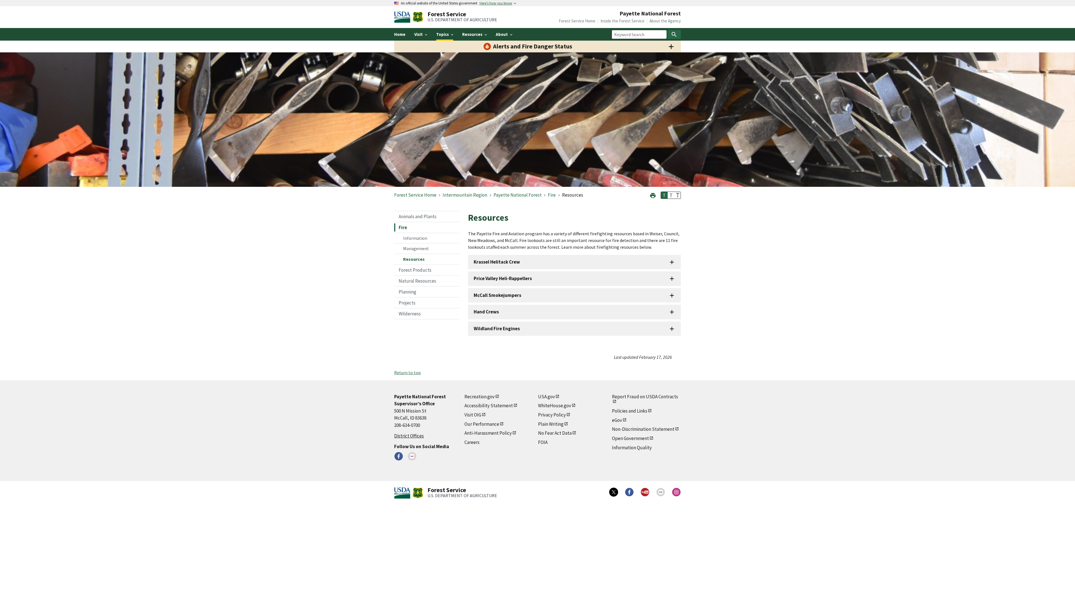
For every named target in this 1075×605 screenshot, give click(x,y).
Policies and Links (629, 411)
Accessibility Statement (488, 405)
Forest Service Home (577, 21)
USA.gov (546, 397)
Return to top (407, 372)
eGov (617, 420)
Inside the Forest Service (622, 21)
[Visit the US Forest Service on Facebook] (629, 492)
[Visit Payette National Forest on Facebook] (398, 456)
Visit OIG (472, 415)
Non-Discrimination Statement (643, 429)
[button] (652, 195)
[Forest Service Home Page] (418, 17)
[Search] (674, 34)
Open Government (630, 438)
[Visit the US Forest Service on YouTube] (645, 492)
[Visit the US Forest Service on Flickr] (660, 492)
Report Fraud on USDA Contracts (645, 397)
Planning (407, 292)
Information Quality (632, 448)
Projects (407, 303)
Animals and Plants (417, 216)
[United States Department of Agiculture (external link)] (403, 17)
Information (415, 238)
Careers (472, 442)
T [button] (664, 195)
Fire (403, 227)
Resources (414, 259)
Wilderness (410, 314)
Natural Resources (417, 281)
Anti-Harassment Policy (488, 433)
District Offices (409, 436)
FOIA (543, 442)
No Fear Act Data (555, 433)
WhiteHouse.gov (554, 405)
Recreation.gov (479, 397)
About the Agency (665, 21)
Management (416, 248)
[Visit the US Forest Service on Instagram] (676, 492)
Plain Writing (551, 424)
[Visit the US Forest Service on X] (613, 492)
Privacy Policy (552, 415)
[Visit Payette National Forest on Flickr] (412, 456)
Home (399, 34)
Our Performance (481, 424)
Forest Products (415, 270)
